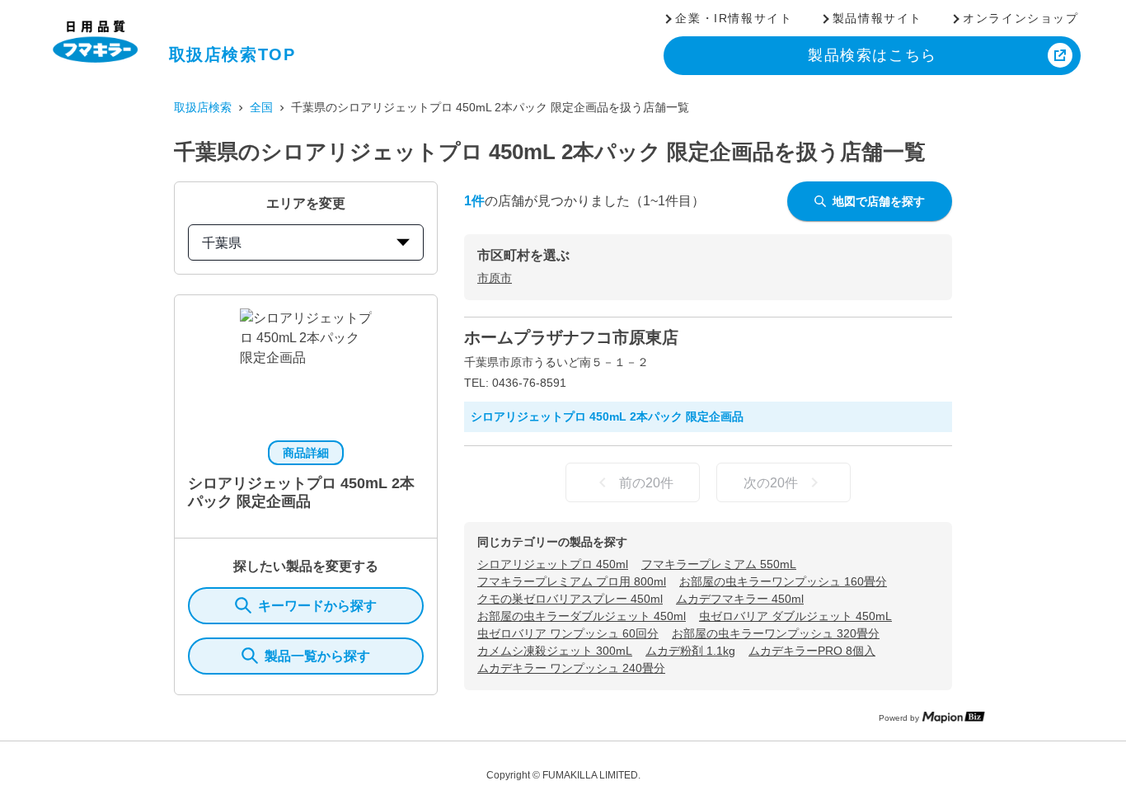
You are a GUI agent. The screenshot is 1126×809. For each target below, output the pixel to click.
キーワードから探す (317, 606)
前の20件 (646, 483)
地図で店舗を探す (879, 201)
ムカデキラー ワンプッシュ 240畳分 (571, 668)
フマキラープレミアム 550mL (718, 564)
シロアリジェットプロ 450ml (552, 564)
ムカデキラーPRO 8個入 (811, 650)
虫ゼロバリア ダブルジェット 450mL (795, 616)
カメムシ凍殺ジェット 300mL (554, 650)
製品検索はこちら (872, 55)
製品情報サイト (877, 18)
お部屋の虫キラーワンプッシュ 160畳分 (783, 581)
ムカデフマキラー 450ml (740, 598)
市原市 (494, 278)
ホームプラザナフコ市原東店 (571, 337)
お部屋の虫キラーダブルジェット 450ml (581, 616)
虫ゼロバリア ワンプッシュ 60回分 (568, 633)
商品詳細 (306, 452)
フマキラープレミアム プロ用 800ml (571, 581)
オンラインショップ (1020, 18)
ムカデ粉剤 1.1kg (690, 650)
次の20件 (771, 483)
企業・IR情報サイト (733, 18)
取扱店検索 (203, 107)
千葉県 (222, 243)
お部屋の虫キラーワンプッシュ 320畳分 (776, 633)
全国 (261, 107)
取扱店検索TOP (232, 54)
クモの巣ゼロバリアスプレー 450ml (570, 598)
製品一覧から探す (317, 656)
